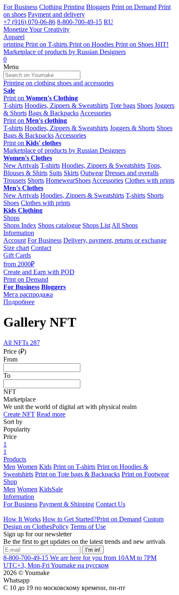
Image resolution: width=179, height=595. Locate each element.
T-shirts (13, 105)
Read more (51, 414)
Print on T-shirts (74, 466)
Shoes (145, 105)
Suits (55, 172)
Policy (60, 526)
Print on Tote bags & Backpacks (77, 474)
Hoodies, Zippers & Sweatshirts (66, 105)
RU (108, 21)
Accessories (95, 113)
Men (9, 466)
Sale (57, 489)
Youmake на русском (80, 565)
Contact (41, 247)
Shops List (96, 225)
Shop (10, 481)
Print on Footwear (145, 474)
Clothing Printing (62, 6)
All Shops (125, 225)
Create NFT (19, 414)
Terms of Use (88, 526)
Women (27, 466)
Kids (45, 466)
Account (14, 240)
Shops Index (19, 225)
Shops (11, 217)
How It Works (22, 519)
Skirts (71, 172)
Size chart (16, 247)
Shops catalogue (59, 225)
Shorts (35, 180)
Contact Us (110, 504)
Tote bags (122, 105)
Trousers (14, 180)
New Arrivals (21, 165)
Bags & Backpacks (53, 113)
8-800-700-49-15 (79, 21)
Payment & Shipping (66, 504)
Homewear (60, 180)
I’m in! (92, 550)
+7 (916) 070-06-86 (29, 21)
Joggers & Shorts (132, 127)
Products (14, 459)
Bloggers (98, 6)
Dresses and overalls (132, 172)
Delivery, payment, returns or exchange (115, 240)
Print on (40, 98)
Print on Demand (134, 6)
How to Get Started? (69, 519)
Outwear (91, 172)
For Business (20, 6)
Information (18, 232)
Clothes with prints (149, 180)
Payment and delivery (56, 14)
